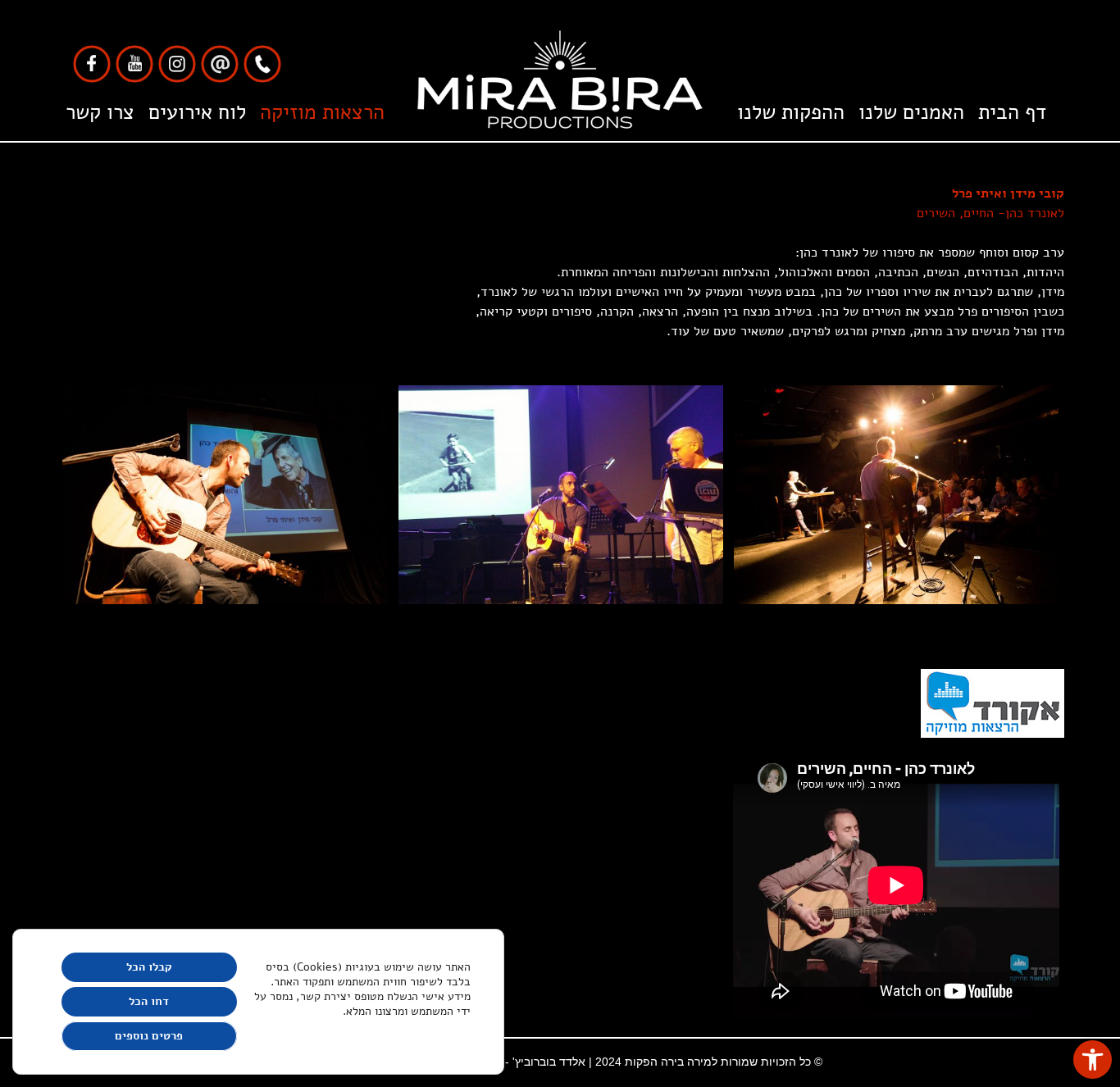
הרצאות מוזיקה (322, 112)
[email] (219, 63)
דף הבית (1012, 112)
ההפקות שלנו (791, 112)
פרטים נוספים (149, 1036)
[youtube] (134, 63)
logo (560, 112)
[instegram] (177, 63)
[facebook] (92, 63)
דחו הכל (149, 1001)
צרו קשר (100, 112)
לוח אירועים (197, 112)
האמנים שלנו (911, 112)
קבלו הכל (149, 967)
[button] (1092, 1059)
